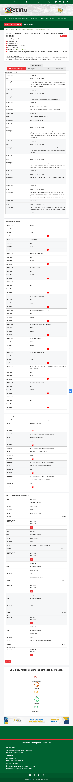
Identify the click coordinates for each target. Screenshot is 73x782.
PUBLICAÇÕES (52, 18)
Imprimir (64, 36)
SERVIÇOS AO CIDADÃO (61, 18)
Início (7, 29)
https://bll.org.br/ (20, 49)
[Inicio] (5, 18)
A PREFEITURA (10, 18)
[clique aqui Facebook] (34, 775)
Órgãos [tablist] (47, 68)
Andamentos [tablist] (37, 65)
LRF (46, 18)
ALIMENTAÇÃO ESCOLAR (34, 18)
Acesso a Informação (16, 29)
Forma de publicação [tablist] (17, 68)
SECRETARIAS (25, 18)
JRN (30, 779)
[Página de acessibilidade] (38, 2)
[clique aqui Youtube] (38, 775)
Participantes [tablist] (59, 68)
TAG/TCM (42, 18)
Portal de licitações (28, 29)
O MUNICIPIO (17, 18)
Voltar (8, 661)
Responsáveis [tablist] (34, 68)
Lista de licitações (40, 29)
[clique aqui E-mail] (30, 775)
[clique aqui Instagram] (43, 775)
